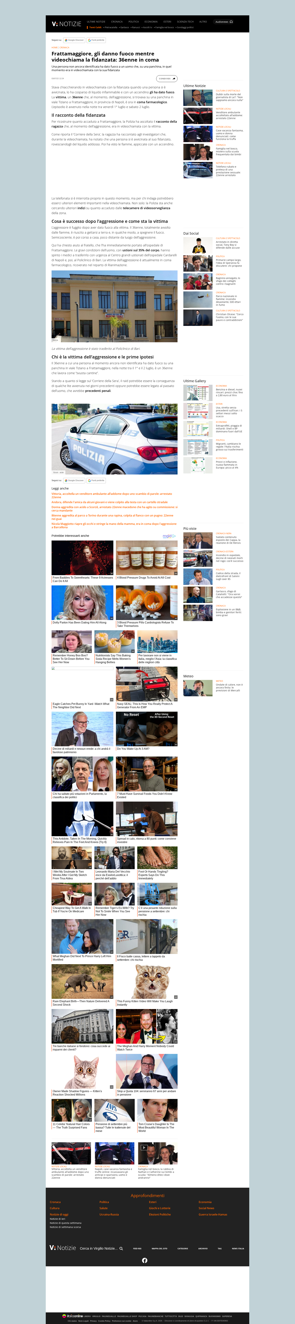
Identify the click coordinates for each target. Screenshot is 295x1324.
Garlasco (124, 27)
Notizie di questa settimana (65, 1223)
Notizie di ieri (57, 1218)
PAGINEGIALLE (109, 1316)
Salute (104, 1208)
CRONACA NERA (223, 533)
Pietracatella (111, 27)
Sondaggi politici (185, 27)
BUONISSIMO (215, 1316)
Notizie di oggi (59, 1214)
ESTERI (167, 21)
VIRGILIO (96, 1316)
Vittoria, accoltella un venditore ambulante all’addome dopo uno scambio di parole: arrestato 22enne (112, 495)
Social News (206, 1208)
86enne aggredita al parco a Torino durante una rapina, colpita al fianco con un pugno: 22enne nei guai (112, 517)
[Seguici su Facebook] (145, 1262)
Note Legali (83, 1321)
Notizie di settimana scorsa (65, 1227)
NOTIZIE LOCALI (59, 1166)
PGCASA (142, 1316)
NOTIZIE (70, 24)
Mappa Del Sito (159, 1248)
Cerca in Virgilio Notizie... (99, 1248)
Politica (104, 1202)
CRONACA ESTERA (225, 551)
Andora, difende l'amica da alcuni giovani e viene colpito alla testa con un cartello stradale (110, 502)
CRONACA (117, 21)
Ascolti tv (147, 27)
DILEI (180, 1316)
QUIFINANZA (201, 1316)
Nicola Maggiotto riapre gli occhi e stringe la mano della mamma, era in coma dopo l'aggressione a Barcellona (114, 525)
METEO (219, 681)
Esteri (152, 1202)
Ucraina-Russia (109, 1214)
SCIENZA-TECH (185, 21)
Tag (220, 1248)
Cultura (54, 1208)
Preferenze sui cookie (121, 1321)
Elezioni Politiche (160, 1214)
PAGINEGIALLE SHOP (127, 1316)
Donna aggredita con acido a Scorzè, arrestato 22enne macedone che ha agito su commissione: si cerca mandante (115, 508)
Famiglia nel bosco (164, 27)
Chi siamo (72, 1321)
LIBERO (87, 1316)
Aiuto (135, 1321)
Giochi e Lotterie (159, 1208)
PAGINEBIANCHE (155, 1316)
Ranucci (136, 27)
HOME (55, 47)
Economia (205, 1202)
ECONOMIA (151, 21)
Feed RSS (137, 1248)
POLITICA (134, 21)
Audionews (222, 21)
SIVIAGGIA (189, 1316)
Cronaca (55, 1202)
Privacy (93, 1321)
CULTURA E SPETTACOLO (228, 91)
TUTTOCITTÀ (171, 1316)
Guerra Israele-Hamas (213, 1214)
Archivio (203, 1248)
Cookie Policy (104, 1321)
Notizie (66, 1247)
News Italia (238, 1248)
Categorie (183, 1248)
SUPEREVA (227, 1316)
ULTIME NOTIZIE (96, 21)
